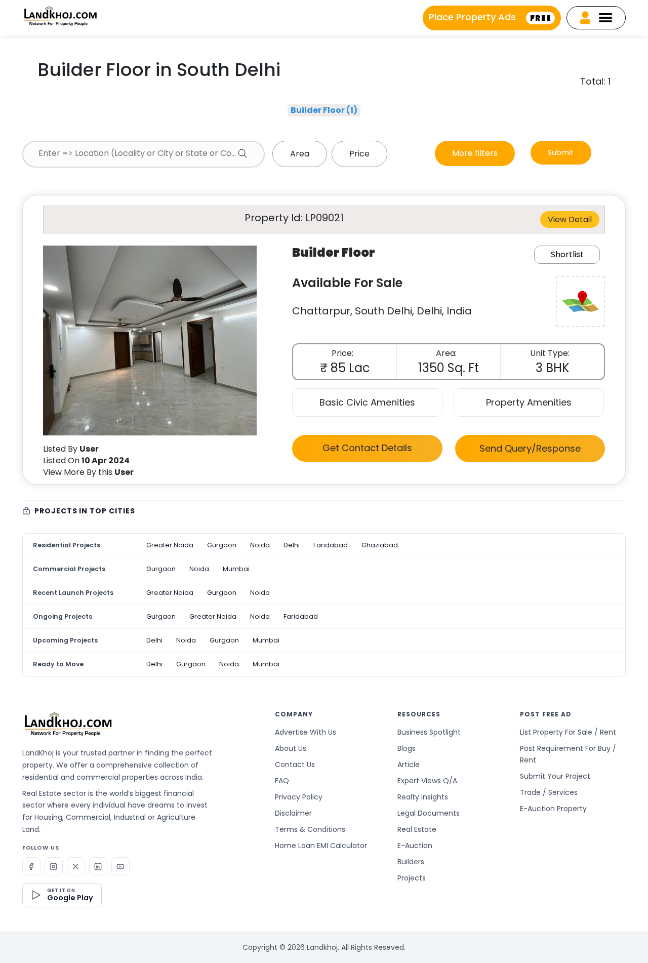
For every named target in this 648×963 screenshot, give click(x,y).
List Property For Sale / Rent (568, 732)
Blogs (406, 748)
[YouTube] (120, 866)
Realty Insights (422, 797)
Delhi (292, 545)
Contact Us (295, 764)
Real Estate (416, 829)
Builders (410, 862)
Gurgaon (221, 545)
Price (359, 153)
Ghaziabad (379, 545)
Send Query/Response (530, 448)
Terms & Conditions (310, 829)
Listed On (86, 460)
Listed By (71, 449)
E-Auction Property (553, 809)
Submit (561, 152)
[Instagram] (54, 866)
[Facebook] (31, 866)
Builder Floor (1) (324, 110)
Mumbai (236, 569)
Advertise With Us (305, 732)
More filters (475, 153)
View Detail (570, 219)
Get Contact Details (367, 448)
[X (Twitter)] (76, 866)
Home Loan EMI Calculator (321, 845)
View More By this (88, 472)
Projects (411, 878)
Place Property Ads (490, 17)
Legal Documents (428, 813)
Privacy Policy (298, 797)
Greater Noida (169, 545)
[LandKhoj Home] (67, 724)
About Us (290, 748)
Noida (260, 545)
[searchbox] (143, 153)
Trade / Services (549, 792)
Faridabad (330, 545)
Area (299, 153)
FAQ (282, 781)
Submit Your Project (555, 776)
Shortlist (567, 254)
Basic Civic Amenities (367, 402)
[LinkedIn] (98, 866)
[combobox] (143, 154)
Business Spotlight (429, 732)
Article (408, 764)
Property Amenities (529, 402)
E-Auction (414, 845)
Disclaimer (293, 813)
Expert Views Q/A (427, 781)
